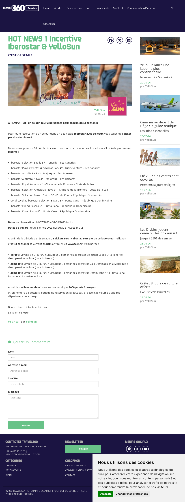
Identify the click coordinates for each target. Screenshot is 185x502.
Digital (9, 475)
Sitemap (31, 490)
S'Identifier (49, 23)
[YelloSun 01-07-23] (115, 113)
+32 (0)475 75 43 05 (15, 451)
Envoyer (26, 425)
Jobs (89, 8)
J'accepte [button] (105, 493)
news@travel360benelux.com (22, 454)
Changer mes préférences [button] (132, 493)
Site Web (13, 378)
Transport (11, 465)
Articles (58, 8)
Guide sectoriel (74, 8)
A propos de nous (75, 465)
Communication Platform (141, 8)
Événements (102, 8)
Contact (70, 475)
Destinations (13, 470)
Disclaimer (45, 490)
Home (46, 8)
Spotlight (118, 8)
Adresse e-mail (17, 365)
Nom (11, 351)
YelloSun (31, 321)
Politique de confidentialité (70, 490)
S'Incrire (83, 449)
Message (13, 391)
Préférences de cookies (19, 493)
